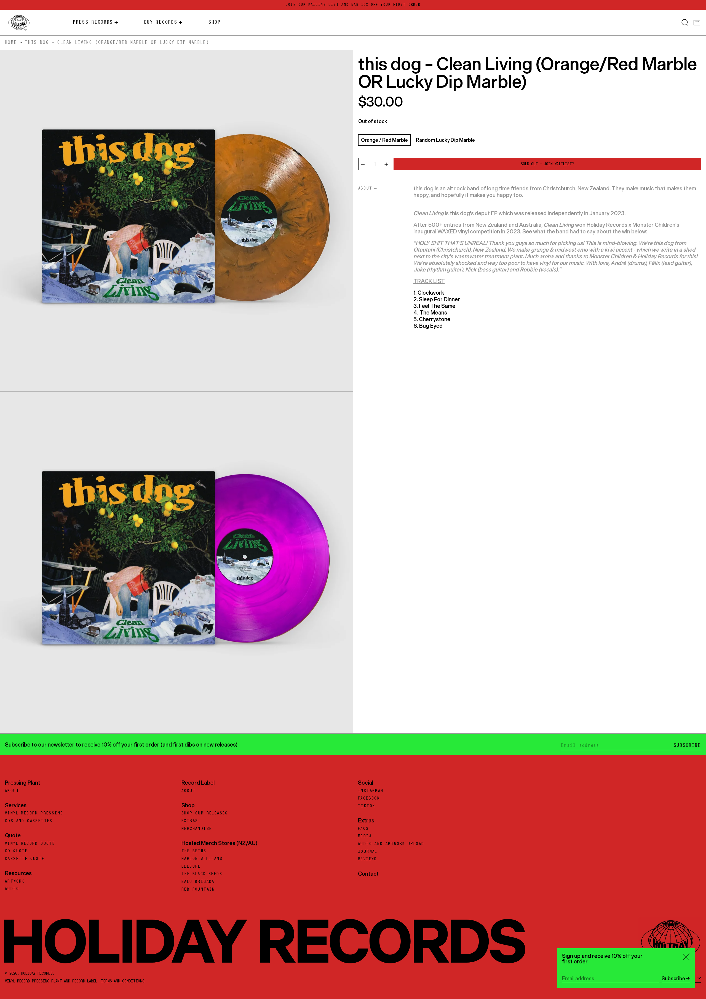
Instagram (371, 791)
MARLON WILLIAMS (202, 859)
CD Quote (16, 851)
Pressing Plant (22, 782)
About (12, 791)
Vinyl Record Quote (30, 843)
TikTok (366, 806)
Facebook (369, 798)
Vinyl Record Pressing (34, 813)
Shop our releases (204, 813)
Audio (12, 889)
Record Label (198, 782)
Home (11, 42)
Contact (368, 873)
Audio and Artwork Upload (391, 844)
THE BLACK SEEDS (201, 874)
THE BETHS (194, 851)
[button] (685, 22)
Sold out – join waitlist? (547, 164)
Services (15, 805)
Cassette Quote (25, 859)
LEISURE (191, 866)
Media (365, 836)
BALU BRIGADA (198, 882)
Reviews (367, 859)
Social (365, 782)
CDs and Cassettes (29, 821)
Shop (188, 805)
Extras (189, 821)
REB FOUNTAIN (198, 889)
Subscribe (687, 745)
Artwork (15, 881)
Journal (368, 851)
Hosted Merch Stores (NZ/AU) (219, 843)
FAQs (363, 829)
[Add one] (386, 164)
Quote (13, 835)
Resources (18, 873)
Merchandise (196, 829)
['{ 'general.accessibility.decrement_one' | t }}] (363, 164)
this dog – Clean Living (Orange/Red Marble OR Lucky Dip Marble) (117, 42)
